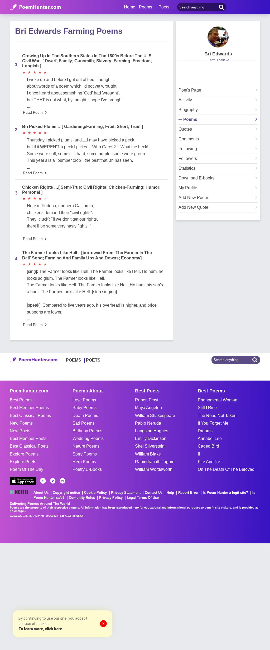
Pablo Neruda (148, 423)
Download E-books (196, 178)
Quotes (185, 129)
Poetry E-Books (87, 469)
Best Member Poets (28, 438)
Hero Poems (84, 461)
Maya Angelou (148, 407)
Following (188, 149)
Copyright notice (66, 493)
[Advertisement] (79, 596)
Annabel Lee (210, 438)
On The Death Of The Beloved (226, 469)
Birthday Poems (87, 431)
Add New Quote (193, 207)
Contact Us (153, 493)
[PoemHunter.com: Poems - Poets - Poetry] (35, 7)
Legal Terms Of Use (143, 498)
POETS (93, 360)
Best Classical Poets (29, 446)
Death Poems (85, 415)
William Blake (148, 454)
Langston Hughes (151, 431)
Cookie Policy (95, 493)
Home (129, 7)
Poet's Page (190, 90)
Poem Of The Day (26, 469)
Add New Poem (193, 198)
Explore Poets (23, 461)
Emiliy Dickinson (150, 438)
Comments (189, 139)
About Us (41, 493)
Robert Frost (146, 400)
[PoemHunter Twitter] (53, 481)
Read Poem (33, 112)
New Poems (21, 423)
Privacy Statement (126, 493)
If (199, 454)
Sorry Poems (85, 454)
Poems (190, 119)
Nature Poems (86, 446)
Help (170, 493)
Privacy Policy (111, 498)
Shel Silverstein (150, 446)
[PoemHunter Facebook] (43, 481)
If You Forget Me (213, 423)
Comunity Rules (82, 498)
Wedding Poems (88, 438)
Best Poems (21, 400)
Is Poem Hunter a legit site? (225, 493)
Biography (188, 110)
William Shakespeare (155, 415)
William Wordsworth (153, 469)
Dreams (205, 431)
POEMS (73, 360)
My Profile (188, 188)
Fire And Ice (209, 461)
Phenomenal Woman (217, 400)
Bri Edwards (218, 53)
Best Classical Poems (30, 415)
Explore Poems (24, 454)
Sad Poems (83, 423)
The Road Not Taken (217, 415)
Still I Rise (207, 407)
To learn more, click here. (40, 629)
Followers (188, 158)
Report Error (188, 493)
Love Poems (84, 400)
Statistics (187, 168)
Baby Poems (85, 407)
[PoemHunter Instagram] (62, 481)
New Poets (20, 431)
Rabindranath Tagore (155, 461)
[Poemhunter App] (23, 481)
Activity (185, 100)
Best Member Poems (29, 407)
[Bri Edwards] (218, 37)
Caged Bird (208, 446)
